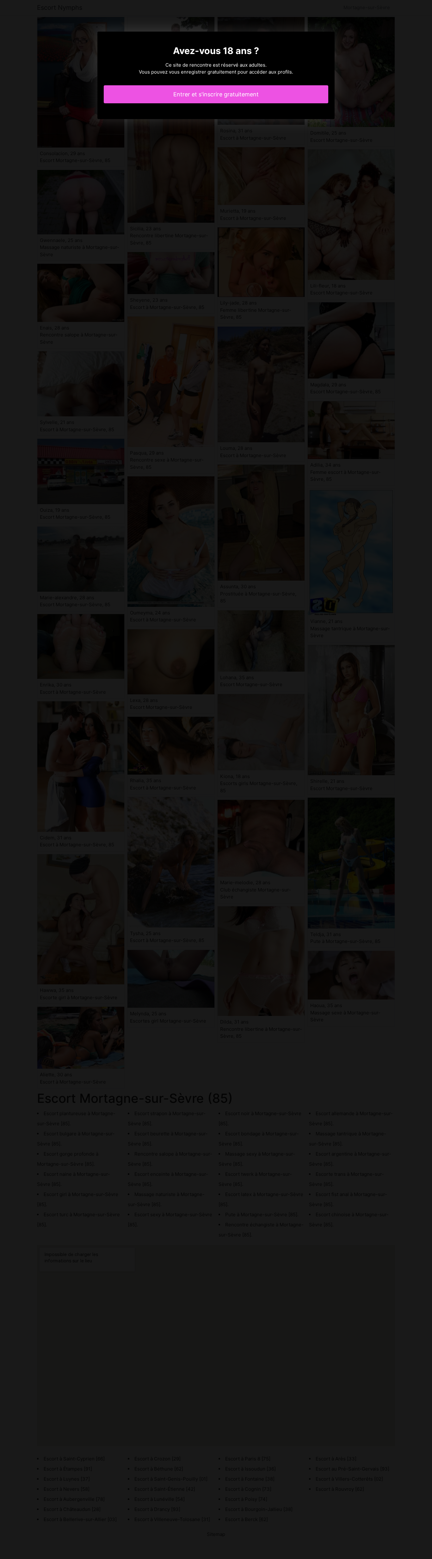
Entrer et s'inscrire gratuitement (216, 94)
